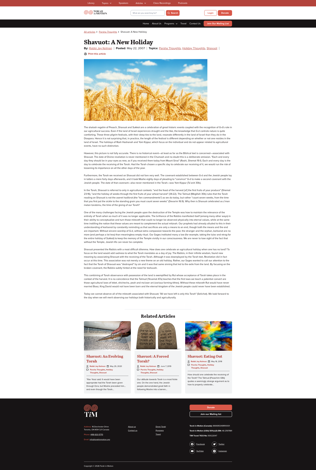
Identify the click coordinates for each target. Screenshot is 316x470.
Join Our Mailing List (218, 23)
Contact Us (195, 23)
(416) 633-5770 (96, 434)
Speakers (123, 3)
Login (211, 13)
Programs (169, 23)
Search (174, 13)
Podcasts (182, 3)
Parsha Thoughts (108, 31)
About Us (156, 23)
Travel (183, 23)
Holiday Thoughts (193, 48)
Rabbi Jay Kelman (100, 48)
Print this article (97, 53)
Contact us (132, 430)
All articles (89, 31)
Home (146, 23)
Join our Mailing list (210, 414)
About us (132, 426)
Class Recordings (162, 3)
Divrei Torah (161, 426)
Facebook (200, 444)
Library (91, 3)
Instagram (222, 451)
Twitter (221, 444)
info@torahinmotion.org (100, 439)
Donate (225, 13)
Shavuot (212, 48)
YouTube (200, 451)
